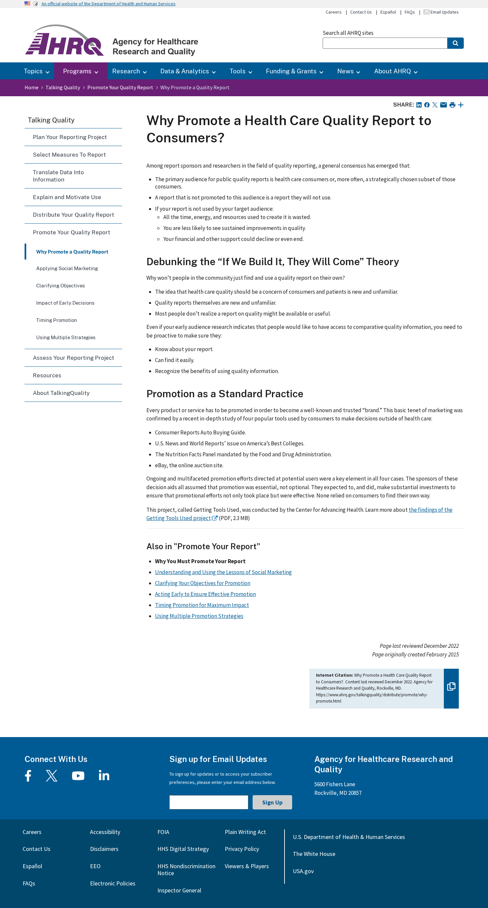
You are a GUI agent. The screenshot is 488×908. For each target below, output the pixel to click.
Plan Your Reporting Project (70, 136)
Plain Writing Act (245, 832)
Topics (33, 71)
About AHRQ (392, 71)
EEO (95, 866)
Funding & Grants (291, 71)
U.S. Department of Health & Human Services (349, 837)
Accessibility (105, 832)
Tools (238, 71)
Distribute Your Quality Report (73, 214)
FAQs (410, 12)
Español (388, 12)
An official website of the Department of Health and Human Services (108, 4)
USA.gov (303, 871)
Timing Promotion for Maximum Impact (202, 605)
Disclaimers (104, 849)
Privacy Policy (242, 849)
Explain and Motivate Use (67, 196)
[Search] (455, 43)
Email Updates (444, 12)
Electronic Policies (112, 883)
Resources (47, 375)
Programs (77, 71)
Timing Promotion (56, 320)
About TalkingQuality (61, 392)
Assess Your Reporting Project (73, 357)
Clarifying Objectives (60, 285)
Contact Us (361, 12)
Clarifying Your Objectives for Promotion (202, 583)
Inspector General (179, 890)
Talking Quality (62, 87)
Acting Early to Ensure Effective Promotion (205, 594)
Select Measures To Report (69, 154)
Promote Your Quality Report (120, 87)
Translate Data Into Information (58, 176)
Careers (334, 12)
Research (126, 71)
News (345, 71)
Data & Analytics (184, 71)
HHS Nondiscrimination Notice (186, 869)
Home (32, 87)
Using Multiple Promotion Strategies (199, 616)
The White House (314, 854)
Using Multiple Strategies (66, 337)
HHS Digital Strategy (183, 849)
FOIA (163, 832)
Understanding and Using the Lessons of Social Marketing (223, 572)
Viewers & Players (247, 866)
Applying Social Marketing (67, 268)
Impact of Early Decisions (65, 303)
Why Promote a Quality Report (72, 252)
